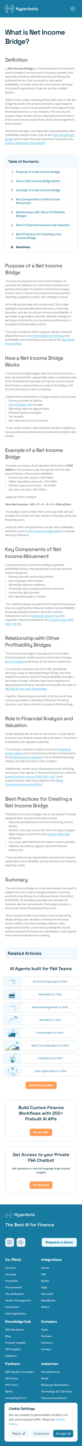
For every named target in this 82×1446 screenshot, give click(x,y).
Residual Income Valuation (26, 757)
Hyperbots (27, 9)
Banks (9, 1391)
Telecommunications (54, 1398)
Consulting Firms (15, 1398)
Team (44, 1329)
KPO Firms (11, 1385)
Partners (46, 1336)
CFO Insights (13, 1349)
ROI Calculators (14, 1329)
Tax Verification (14, 1293)
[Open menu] (73, 9)
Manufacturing (50, 1371)
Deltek (45, 1280)
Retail (45, 1378)
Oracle (45, 1267)
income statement (58, 834)
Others (45, 1307)
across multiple (14, 661)
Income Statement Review (47, 335)
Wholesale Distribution (55, 1385)
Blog (8, 1336)
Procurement (13, 1287)
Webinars (11, 1355)
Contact (46, 1349)
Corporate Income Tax (45, 615)
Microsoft (47, 1293)
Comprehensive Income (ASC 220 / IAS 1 (30, 776)
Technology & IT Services (56, 1391)
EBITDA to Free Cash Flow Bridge (26, 688)
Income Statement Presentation (25, 143)
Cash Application (15, 1313)
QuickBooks (48, 1300)
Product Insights (15, 1342)
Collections (12, 1307)
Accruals (10, 1274)
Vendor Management (18, 1300)
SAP (43, 1274)
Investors (47, 1342)
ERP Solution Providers (19, 1371)
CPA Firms (11, 1378)
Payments (11, 1280)
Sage (44, 1287)
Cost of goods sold (20, 404)
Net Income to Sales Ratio (45, 531)
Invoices (10, 1267)
